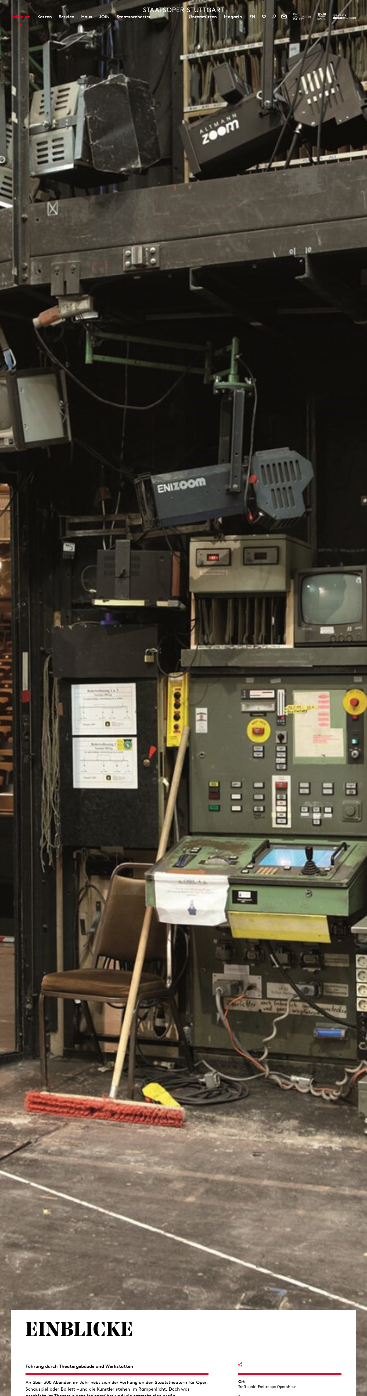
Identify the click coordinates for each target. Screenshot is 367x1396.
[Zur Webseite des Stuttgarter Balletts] (302, 16)
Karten (44, 17)
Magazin (233, 17)
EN (252, 17)
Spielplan (20, 17)
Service (66, 17)
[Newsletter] (284, 16)
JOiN (104, 17)
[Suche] (274, 16)
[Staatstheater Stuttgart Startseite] (183, 10)
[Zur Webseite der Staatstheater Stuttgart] (344, 16)
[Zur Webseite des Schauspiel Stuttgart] (322, 16)
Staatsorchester (134, 17)
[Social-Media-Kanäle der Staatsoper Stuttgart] (264, 16)
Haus (86, 17)
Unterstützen (203, 17)
